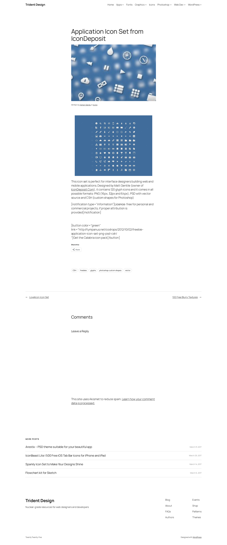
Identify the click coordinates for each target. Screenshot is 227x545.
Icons (95, 105)
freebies (83, 270)
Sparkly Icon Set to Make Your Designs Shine (54, 464)
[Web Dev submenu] (184, 4)
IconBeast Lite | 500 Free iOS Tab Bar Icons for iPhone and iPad (65, 455)
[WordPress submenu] (201, 4)
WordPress (197, 537)
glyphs (93, 270)
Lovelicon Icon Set (39, 297)
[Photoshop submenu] (171, 4)
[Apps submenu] (123, 4)
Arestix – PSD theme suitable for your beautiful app (58, 447)
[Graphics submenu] (146, 4)
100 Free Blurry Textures (185, 297)
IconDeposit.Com (82, 189)
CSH (74, 270)
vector (127, 270)
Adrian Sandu (85, 105)
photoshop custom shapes (110, 270)
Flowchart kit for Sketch (40, 472)
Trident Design (35, 5)
